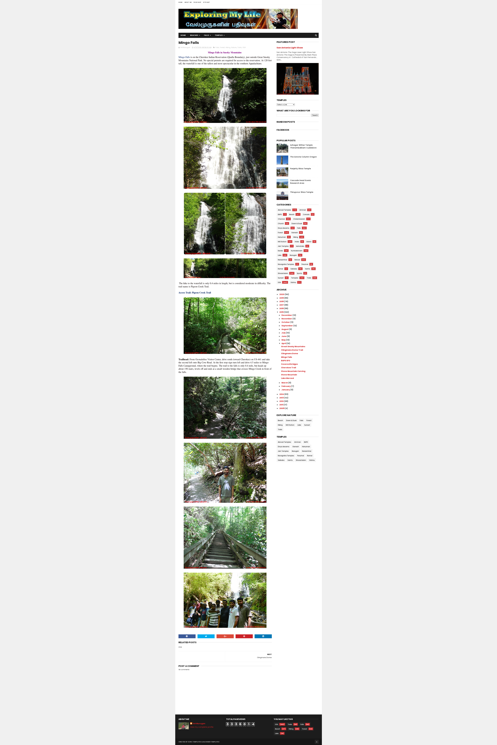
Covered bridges (289, 364)
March (285, 382)
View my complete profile (201, 727)
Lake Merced (287, 378)
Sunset (281, 278)
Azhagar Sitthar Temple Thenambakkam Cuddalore (303, 146)
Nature (233, 47)
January (286, 389)
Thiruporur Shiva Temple (301, 192)
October (286, 322)
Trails (239, 47)
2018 (281, 301)
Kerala (280, 251)
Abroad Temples (284, 210)
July (284, 332)
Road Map (197, 2)
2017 (281, 305)
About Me (188, 2)
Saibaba (294, 269)
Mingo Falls (286, 357)
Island (308, 242)
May (284, 340)
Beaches (194, 35)
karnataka (300, 246)
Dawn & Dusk (297, 223)
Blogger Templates (211, 742)
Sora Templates (194, 742)
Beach (291, 214)
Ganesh (294, 232)
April (284, 343)
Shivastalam (283, 273)
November (287, 318)
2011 (281, 404)
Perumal (305, 264)
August (285, 329)
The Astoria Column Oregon (303, 157)
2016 (281, 308)
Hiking (228, 47)
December (287, 315)
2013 (281, 397)
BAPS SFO (285, 360)
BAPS (280, 214)
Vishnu (293, 282)
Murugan (293, 255)
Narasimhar (282, 260)
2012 (281, 401)
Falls (206, 35)
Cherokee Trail (288, 367)
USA (244, 47)
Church (281, 223)
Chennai (281, 219)
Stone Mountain (289, 374)
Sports (299, 273)
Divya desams (283, 228)
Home (180, 2)
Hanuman (282, 237)
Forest (222, 47)
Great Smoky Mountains (293, 346)
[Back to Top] (317, 742)
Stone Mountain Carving (293, 371)
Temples (219, 35)
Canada (306, 214)
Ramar (280, 269)
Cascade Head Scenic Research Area (300, 181)
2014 (281, 394)
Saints (307, 269)
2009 (282, 408)
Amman (302, 210)
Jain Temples (283, 246)
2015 (281, 312)
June (284, 336)
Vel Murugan (199, 723)
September (287, 325)
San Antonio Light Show (290, 47)
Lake (279, 255)
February (286, 386)
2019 (281, 298)
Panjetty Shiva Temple (300, 168)
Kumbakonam (296, 251)
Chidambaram (299, 219)
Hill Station (282, 242)
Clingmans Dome (289, 353)
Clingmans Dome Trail (292, 350)
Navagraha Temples (286, 264)
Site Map (206, 2)
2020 (282, 294)
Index (297, 242)
